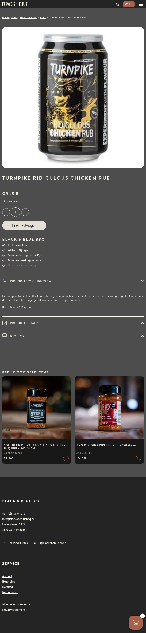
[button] (139, 4)
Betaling (7, 587)
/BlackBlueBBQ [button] (20, 543)
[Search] (116, 4)
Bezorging (8, 581)
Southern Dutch (13, 452)
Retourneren (10, 592)
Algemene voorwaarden (17, 604)
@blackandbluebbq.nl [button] (53, 543)
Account (7, 576)
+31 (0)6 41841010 (13, 514)
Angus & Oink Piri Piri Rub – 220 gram (106, 445)
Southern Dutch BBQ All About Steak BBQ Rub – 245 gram (35, 446)
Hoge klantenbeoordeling (22, 265)
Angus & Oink (84, 452)
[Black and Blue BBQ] (15, 4)
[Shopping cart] (127, 4)
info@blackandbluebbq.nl (18, 519)
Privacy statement (13, 610)
